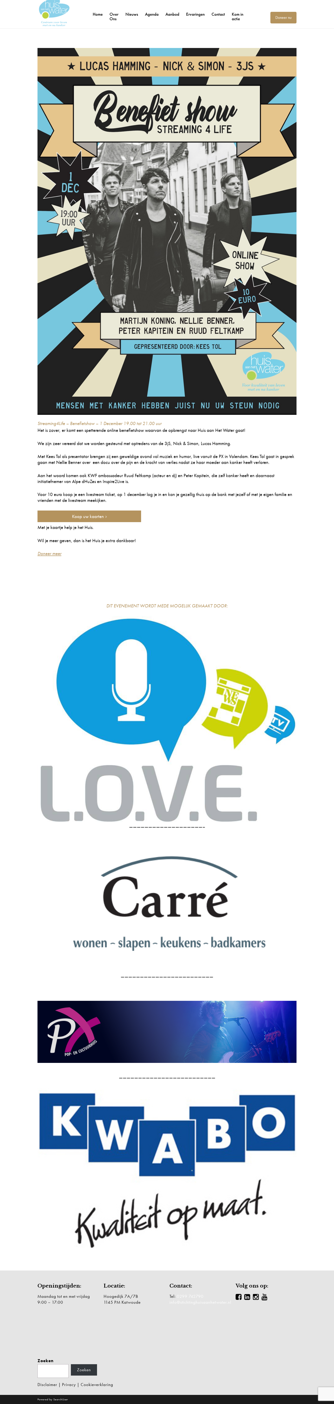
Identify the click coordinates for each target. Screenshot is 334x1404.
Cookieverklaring (97, 1384)
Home (98, 14)
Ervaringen (195, 14)
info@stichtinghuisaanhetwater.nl (200, 1302)
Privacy (69, 1384)
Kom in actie (237, 16)
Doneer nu (283, 17)
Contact (218, 14)
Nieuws (131, 14)
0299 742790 (190, 1296)
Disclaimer (47, 1384)
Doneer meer (49, 553)
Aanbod (172, 14)
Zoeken (45, 1361)
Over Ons (114, 16)
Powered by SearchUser (52, 1399)
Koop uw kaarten (88, 516)
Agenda (152, 14)
